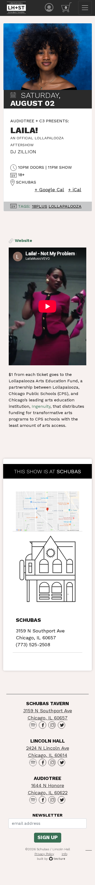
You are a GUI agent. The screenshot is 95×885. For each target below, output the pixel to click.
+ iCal (74, 189)
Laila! (24, 130)
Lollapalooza (65, 206)
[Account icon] (49, 7)
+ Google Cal (49, 189)
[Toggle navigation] (85, 8)
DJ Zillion (23, 151)
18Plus (39, 206)
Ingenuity (41, 406)
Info (64, 854)
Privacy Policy (44, 854)
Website (22, 240)
